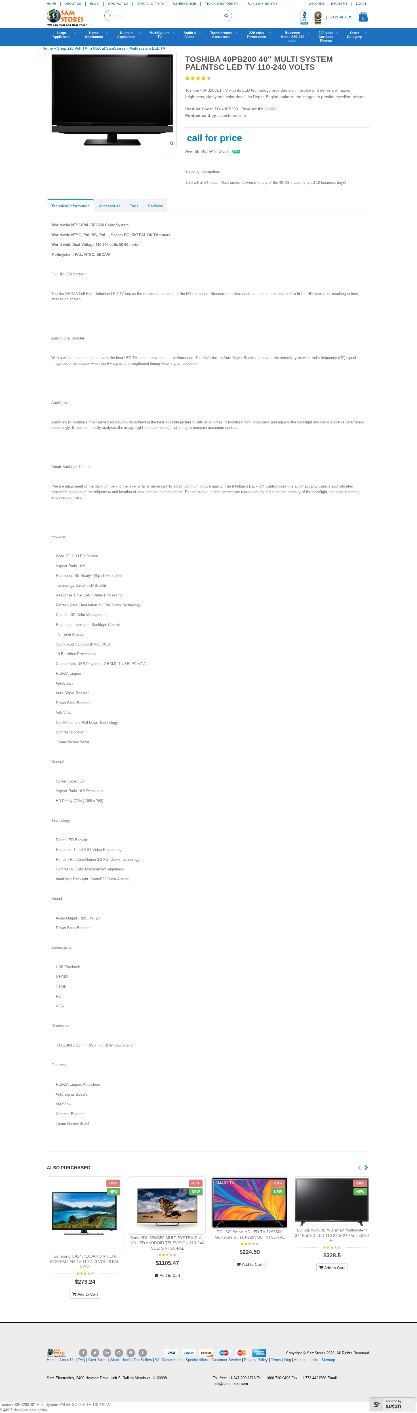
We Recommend (168, 1360)
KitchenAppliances (126, 35)
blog (287, 1360)
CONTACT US (341, 17)
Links (313, 1360)
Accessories (110, 206)
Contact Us (118, 3)
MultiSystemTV (159, 35)
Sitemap (328, 1360)
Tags (134, 206)
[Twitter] (95, 1353)
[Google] (119, 1353)
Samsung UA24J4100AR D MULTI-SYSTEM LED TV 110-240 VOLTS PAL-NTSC (85, 1261)
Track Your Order (221, 3)
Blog (94, 3)
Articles (300, 1360)
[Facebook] (83, 1353)
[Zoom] (172, 144)
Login (361, 3)
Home (51, 3)
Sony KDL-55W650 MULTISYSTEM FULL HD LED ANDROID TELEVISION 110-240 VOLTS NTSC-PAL (167, 1243)
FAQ (81, 1360)
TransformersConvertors (221, 35)
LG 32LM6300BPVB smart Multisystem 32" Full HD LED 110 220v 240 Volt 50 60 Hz (332, 1235)
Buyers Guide (184, 3)
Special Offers (150, 3)
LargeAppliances (61, 35)
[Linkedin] (107, 1353)
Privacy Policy (256, 1360)
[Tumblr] (142, 1353)
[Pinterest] (131, 1353)
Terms (276, 1360)
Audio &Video (190, 35)
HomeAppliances (94, 35)
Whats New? (120, 1360)
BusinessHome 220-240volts (292, 37)
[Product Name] (85, 1215)
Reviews (155, 206)
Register (339, 3)
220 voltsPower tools (256, 35)
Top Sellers (143, 1360)
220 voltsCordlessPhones (326, 37)
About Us (73, 3)
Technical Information (70, 206)
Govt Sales (97, 1360)
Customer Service (226, 1360)
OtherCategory (354, 35)
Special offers (197, 1360)
